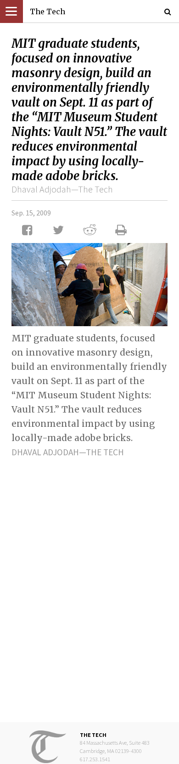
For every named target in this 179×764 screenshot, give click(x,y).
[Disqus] (89, 582)
